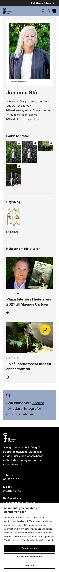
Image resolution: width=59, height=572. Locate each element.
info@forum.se (12, 491)
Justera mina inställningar (29, 556)
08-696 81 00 (11, 479)
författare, (14, 408)
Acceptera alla (29, 548)
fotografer (32, 408)
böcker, (38, 403)
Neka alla (29, 565)
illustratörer (23, 414)
